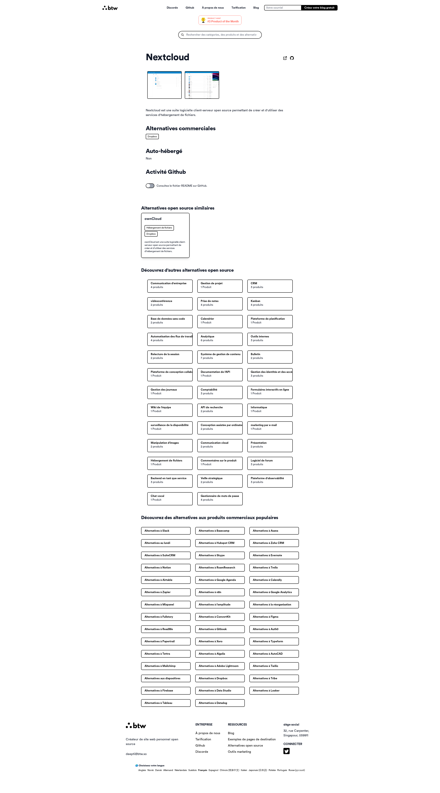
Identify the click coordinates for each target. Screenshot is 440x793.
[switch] (150, 185)
